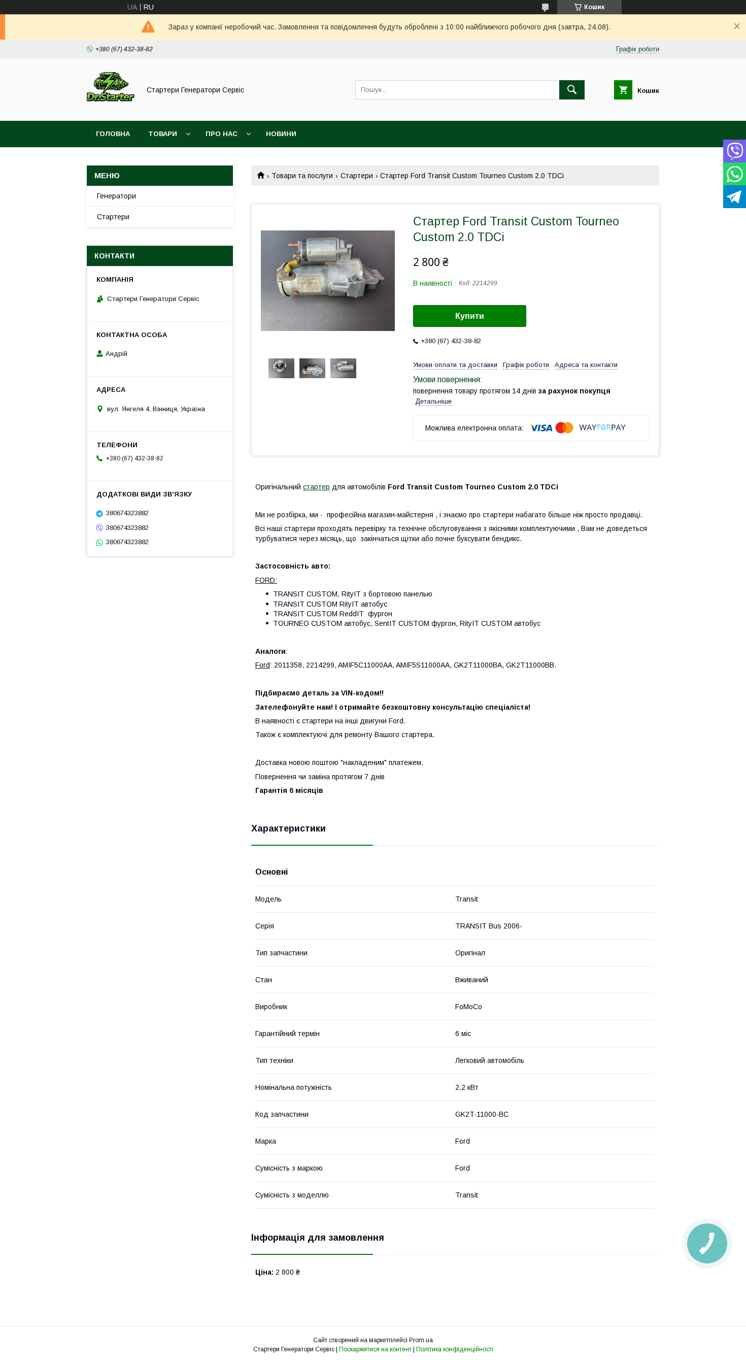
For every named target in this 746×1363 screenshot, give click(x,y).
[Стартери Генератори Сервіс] (110, 108)
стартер (316, 487)
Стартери (357, 176)
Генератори (116, 196)
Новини (281, 134)
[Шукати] (572, 89)
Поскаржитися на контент (375, 1349)
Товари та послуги (302, 176)
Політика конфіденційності (454, 1349)
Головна (113, 134)
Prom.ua (421, 1340)
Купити (469, 316)
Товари (162, 134)
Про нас (222, 134)
